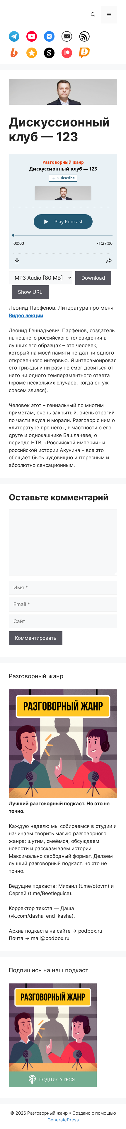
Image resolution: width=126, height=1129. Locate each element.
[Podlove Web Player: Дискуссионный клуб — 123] (63, 211)
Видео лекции (26, 315)
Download (93, 278)
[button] (93, 14)
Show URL (30, 292)
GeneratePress (63, 1120)
